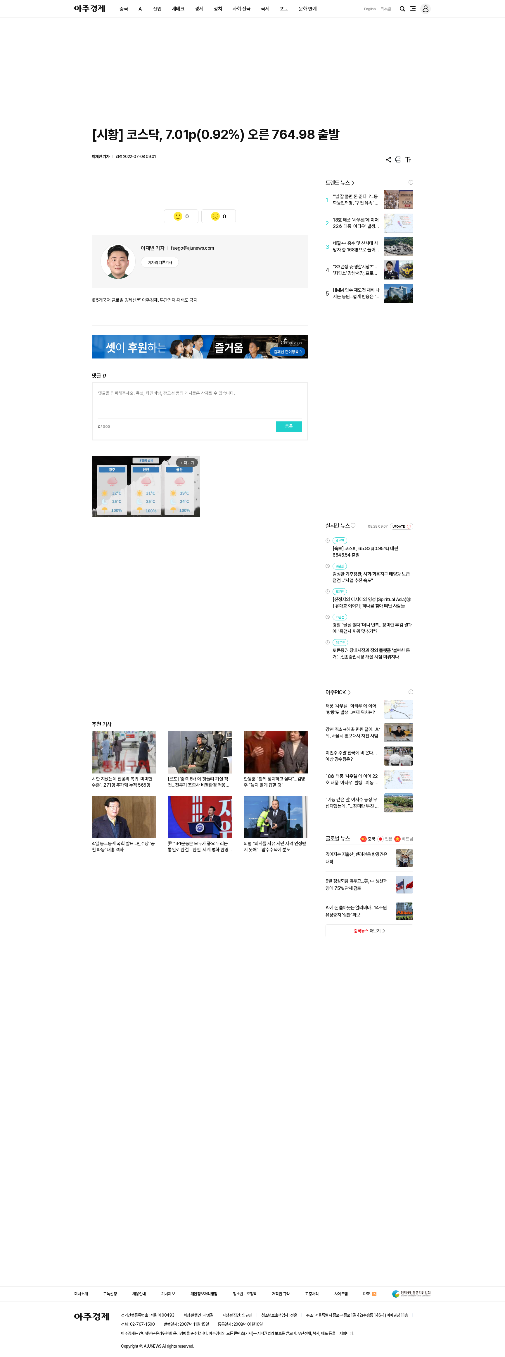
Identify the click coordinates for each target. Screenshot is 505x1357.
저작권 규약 (281, 1293)
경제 (199, 9)
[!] (411, 182)
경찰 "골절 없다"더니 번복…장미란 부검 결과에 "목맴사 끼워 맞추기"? (372, 628)
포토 (284, 9)
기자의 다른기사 (160, 262)
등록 (289, 426)
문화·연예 (308, 9)
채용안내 (139, 1293)
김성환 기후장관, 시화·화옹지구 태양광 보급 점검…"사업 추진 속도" (371, 577)
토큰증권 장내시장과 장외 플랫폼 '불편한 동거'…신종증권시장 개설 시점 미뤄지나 (371, 654)
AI (141, 9)
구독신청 (110, 1293)
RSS (367, 1293)
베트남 (407, 839)
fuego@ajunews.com (192, 248)
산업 (157, 9)
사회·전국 (242, 9)
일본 (388, 839)
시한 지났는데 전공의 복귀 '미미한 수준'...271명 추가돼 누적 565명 (122, 782)
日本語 (385, 9)
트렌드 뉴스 (338, 182)
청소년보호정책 (245, 1293)
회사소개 (81, 1293)
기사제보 (168, 1293)
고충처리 (312, 1293)
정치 (218, 9)
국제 (265, 9)
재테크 (178, 9)
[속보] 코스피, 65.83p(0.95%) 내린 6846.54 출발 (365, 552)
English (370, 9)
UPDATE (399, 527)
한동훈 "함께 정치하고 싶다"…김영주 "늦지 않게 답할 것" (274, 782)
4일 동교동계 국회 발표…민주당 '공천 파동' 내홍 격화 (123, 846)
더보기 (353, 932)
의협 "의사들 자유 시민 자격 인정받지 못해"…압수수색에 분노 (275, 846)
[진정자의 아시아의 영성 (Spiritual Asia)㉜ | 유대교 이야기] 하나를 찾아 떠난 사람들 (372, 603)
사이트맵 (341, 1293)
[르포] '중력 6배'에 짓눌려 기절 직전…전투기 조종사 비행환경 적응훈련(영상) (198, 782)
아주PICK (336, 692)
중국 (124, 9)
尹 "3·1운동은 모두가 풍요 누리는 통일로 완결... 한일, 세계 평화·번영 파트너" (198, 847)
